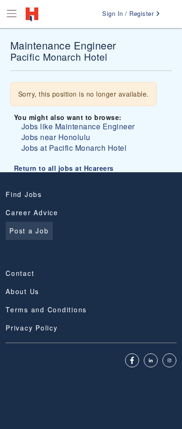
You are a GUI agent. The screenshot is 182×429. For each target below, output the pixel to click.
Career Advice (32, 212)
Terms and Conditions (46, 309)
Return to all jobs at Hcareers (64, 168)
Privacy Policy (32, 327)
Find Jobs (24, 194)
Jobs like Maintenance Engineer (78, 126)
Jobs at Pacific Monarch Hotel (74, 147)
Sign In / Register (129, 13)
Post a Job (29, 230)
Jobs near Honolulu (56, 137)
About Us (22, 291)
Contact (20, 273)
